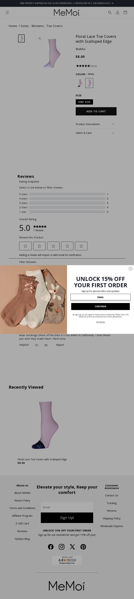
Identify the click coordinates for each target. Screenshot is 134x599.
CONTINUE (100, 306)
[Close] (130, 269)
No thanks (100, 322)
